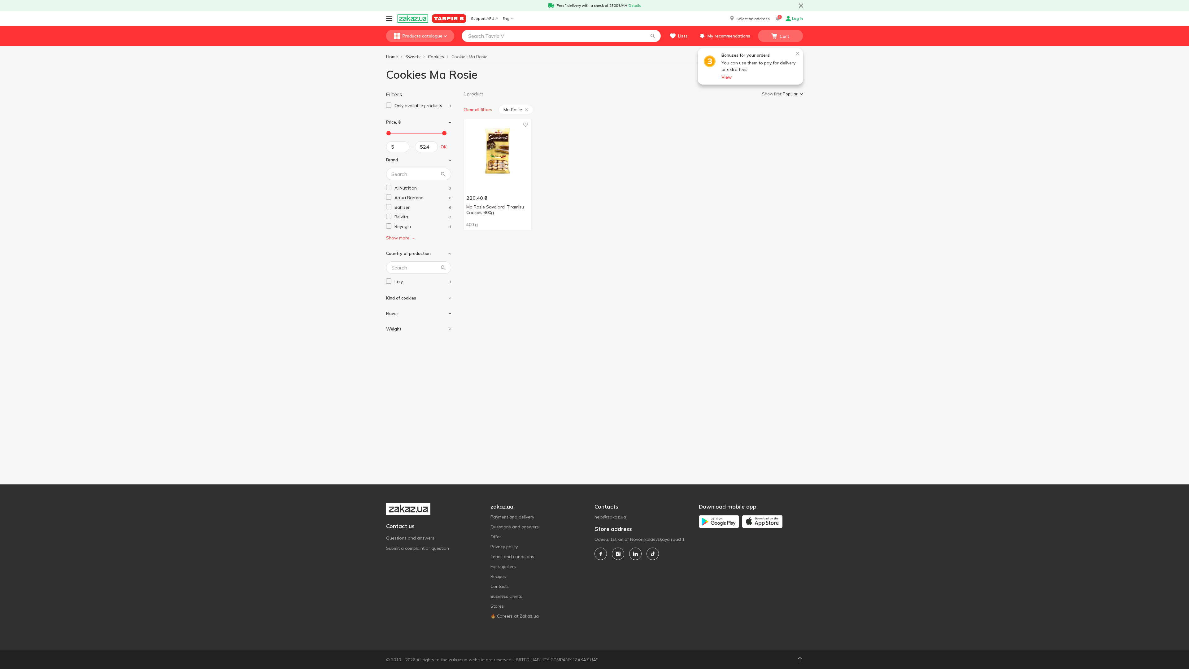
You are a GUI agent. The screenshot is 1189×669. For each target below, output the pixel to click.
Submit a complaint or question (417, 548)
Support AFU (482, 18)
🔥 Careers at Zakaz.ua (514, 616)
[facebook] (600, 554)
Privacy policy (504, 546)
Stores (497, 606)
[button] (749, 18)
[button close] (801, 6)
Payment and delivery (512, 517)
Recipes (498, 576)
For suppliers (503, 566)
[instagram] (618, 554)
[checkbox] (388, 105)
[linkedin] (635, 554)
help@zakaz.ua (610, 517)
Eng (506, 18)
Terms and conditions (512, 556)
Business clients (506, 596)
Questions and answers (410, 538)
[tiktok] (653, 554)
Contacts (499, 586)
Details (635, 5)
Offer (495, 537)
